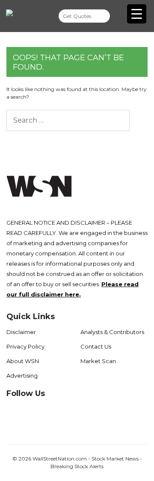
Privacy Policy (25, 346)
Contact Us (95, 346)
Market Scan (98, 361)
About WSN (22, 361)
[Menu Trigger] (136, 13)
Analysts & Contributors (112, 331)
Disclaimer (21, 331)
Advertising (22, 375)
